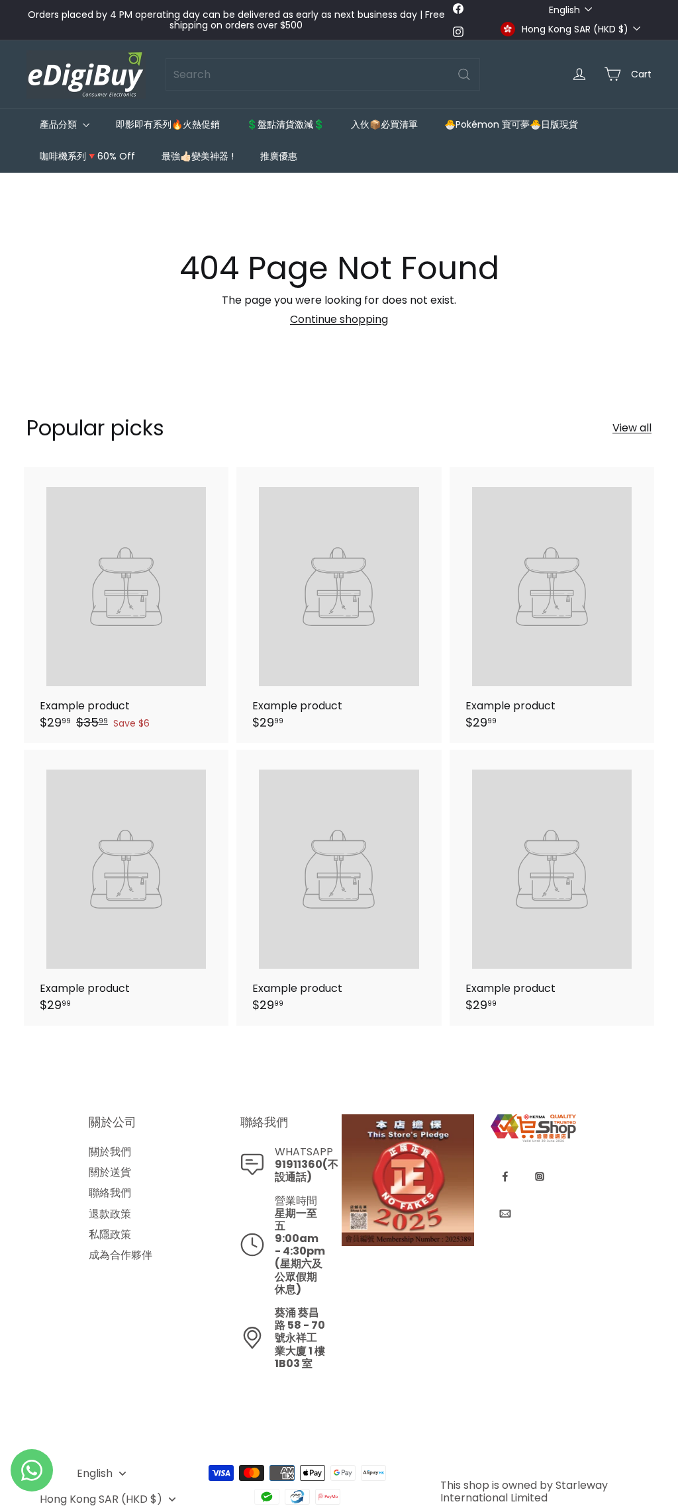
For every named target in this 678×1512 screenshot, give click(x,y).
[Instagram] (539, 1176)
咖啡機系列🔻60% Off (87, 156)
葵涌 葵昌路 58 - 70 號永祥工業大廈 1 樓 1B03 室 (300, 1338)
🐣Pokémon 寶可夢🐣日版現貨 (511, 124)
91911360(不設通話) (306, 1170)
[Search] (464, 74)
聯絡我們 (110, 1192)
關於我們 (110, 1151)
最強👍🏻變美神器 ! (198, 156)
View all (632, 428)
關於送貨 (110, 1172)
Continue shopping (339, 319)
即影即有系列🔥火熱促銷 (168, 124)
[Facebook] (505, 1176)
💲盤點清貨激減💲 (285, 124)
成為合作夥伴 (120, 1255)
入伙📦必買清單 (384, 124)
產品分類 (59, 124)
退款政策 (110, 1214)
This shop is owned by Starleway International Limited (524, 1491)
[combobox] (323, 74)
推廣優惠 (278, 156)
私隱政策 (110, 1234)
